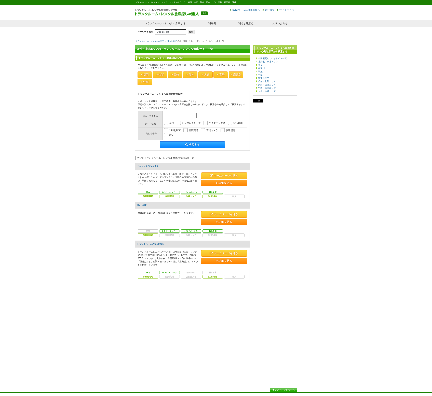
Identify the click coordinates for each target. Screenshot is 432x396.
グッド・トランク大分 (148, 166)
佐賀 (161, 74)
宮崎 (222, 74)
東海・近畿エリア (267, 84)
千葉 (260, 75)
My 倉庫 (141, 205)
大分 (206, 74)
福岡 (146, 74)
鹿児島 (237, 74)
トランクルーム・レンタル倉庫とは (165, 23)
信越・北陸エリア (267, 81)
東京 (260, 65)
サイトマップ (286, 9)
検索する (194, 144)
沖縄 (146, 81)
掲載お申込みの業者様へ (246, 9)
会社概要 (270, 9)
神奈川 (261, 68)
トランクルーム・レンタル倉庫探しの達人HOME (156, 41)
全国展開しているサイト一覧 (272, 58)
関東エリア (263, 78)
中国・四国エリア (267, 88)
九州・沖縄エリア (267, 91)
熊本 (191, 74)
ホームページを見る (226, 175)
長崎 (176, 74)
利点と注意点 (245, 23)
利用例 (212, 23)
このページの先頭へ (285, 390)
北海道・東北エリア (268, 61)
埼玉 (260, 71)
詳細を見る (225, 183)
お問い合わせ (280, 23)
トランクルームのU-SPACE (150, 244)
